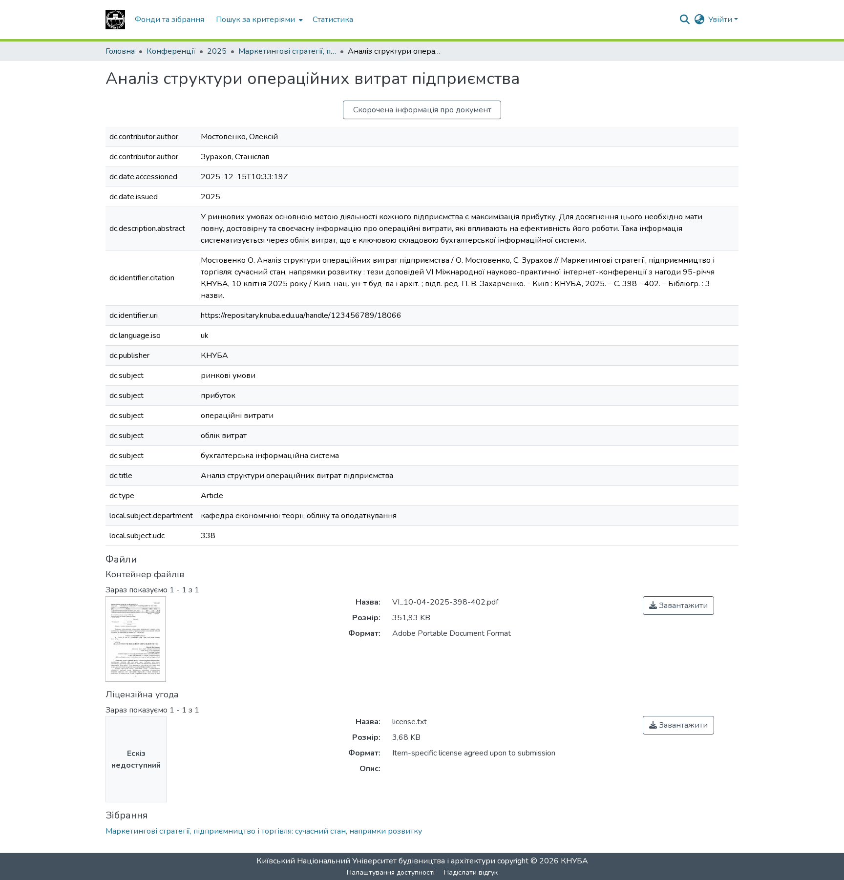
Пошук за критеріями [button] (255, 19)
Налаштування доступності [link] (391, 872)
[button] (115, 19)
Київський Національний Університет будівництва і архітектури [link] (375, 861)
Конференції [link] (171, 51)
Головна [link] (120, 51)
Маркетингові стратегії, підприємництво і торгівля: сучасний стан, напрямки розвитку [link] (287, 51)
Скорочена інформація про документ (422, 110)
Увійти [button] (721, 19)
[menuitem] (258, 19)
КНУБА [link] (574, 861)
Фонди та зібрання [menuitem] (169, 19)
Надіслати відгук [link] (471, 872)
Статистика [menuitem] (333, 19)
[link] (678, 605)
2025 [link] (217, 51)
